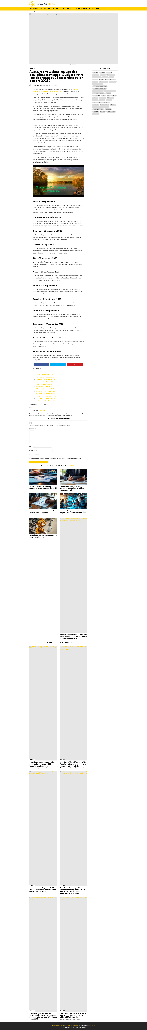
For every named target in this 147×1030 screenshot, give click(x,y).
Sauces (95, 107)
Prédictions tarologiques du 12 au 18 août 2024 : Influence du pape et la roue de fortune (42, 889)
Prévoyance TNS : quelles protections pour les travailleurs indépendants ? (72, 488)
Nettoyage (110, 97)
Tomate (103, 111)
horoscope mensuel (98, 90)
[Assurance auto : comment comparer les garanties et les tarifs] (43, 477)
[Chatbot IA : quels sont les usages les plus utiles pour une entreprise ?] (73, 501)
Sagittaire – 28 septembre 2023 (46, 393)
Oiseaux (103, 100)
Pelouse (109, 100)
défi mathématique (110, 79)
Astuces (103, 74)
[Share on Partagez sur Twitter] (58, 364)
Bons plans (95, 9)
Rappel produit (105, 104)
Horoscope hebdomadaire (40, 404)
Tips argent (56, 9)
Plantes (95, 102)
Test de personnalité (98, 109)
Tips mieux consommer (82, 9)
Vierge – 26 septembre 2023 (45, 386)
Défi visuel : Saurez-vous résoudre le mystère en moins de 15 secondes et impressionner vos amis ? (73, 636)
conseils (95, 79)
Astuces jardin (111, 74)
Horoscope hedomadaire (100, 88)
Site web (31, 454)
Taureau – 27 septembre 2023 (45, 377)
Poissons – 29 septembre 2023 (47, 401)
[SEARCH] (117, 8)
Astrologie (34, 9)
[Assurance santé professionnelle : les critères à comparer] (43, 501)
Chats (112, 77)
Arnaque (109, 72)
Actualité (71, 466)
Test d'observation (104, 107)
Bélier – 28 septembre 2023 (45, 374)
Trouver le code (111, 111)
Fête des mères (104, 81)
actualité (96, 72)
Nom (30, 446)
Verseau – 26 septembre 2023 (46, 398)
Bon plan (106, 77)
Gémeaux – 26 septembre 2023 (46, 379)
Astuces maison (97, 77)
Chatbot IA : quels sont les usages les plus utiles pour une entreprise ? (73, 512)
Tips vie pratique (67, 9)
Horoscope (113, 81)
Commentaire (33, 428)
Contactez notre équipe (56, 1025)
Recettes (113, 104)
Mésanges (102, 97)
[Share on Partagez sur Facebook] (41, 364)
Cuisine (102, 79)
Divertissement (45, 9)
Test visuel (96, 111)
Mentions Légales (67, 1025)
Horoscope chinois (98, 84)
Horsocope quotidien (99, 93)
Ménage (96, 97)
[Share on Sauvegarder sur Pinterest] (75, 364)
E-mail (31, 450)
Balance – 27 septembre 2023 (45, 389)
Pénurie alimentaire (104, 102)
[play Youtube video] (58, 181)
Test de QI (108, 109)
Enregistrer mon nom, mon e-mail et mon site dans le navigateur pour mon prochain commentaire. (56, 458)
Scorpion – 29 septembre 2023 (46, 391)
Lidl (109, 95)
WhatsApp (96, 113)
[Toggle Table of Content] (34, 372)
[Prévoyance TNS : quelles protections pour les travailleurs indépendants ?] (73, 477)
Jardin (104, 95)
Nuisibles (96, 100)
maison (114, 95)
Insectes (109, 93)
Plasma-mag (93, 1025)
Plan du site (75, 1025)
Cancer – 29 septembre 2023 (45, 382)
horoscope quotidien (111, 90)
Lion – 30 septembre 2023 (44, 384)
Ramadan (96, 104)
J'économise (97, 95)
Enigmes (96, 81)
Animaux (103, 72)
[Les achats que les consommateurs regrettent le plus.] (43, 526)
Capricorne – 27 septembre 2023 (47, 396)
